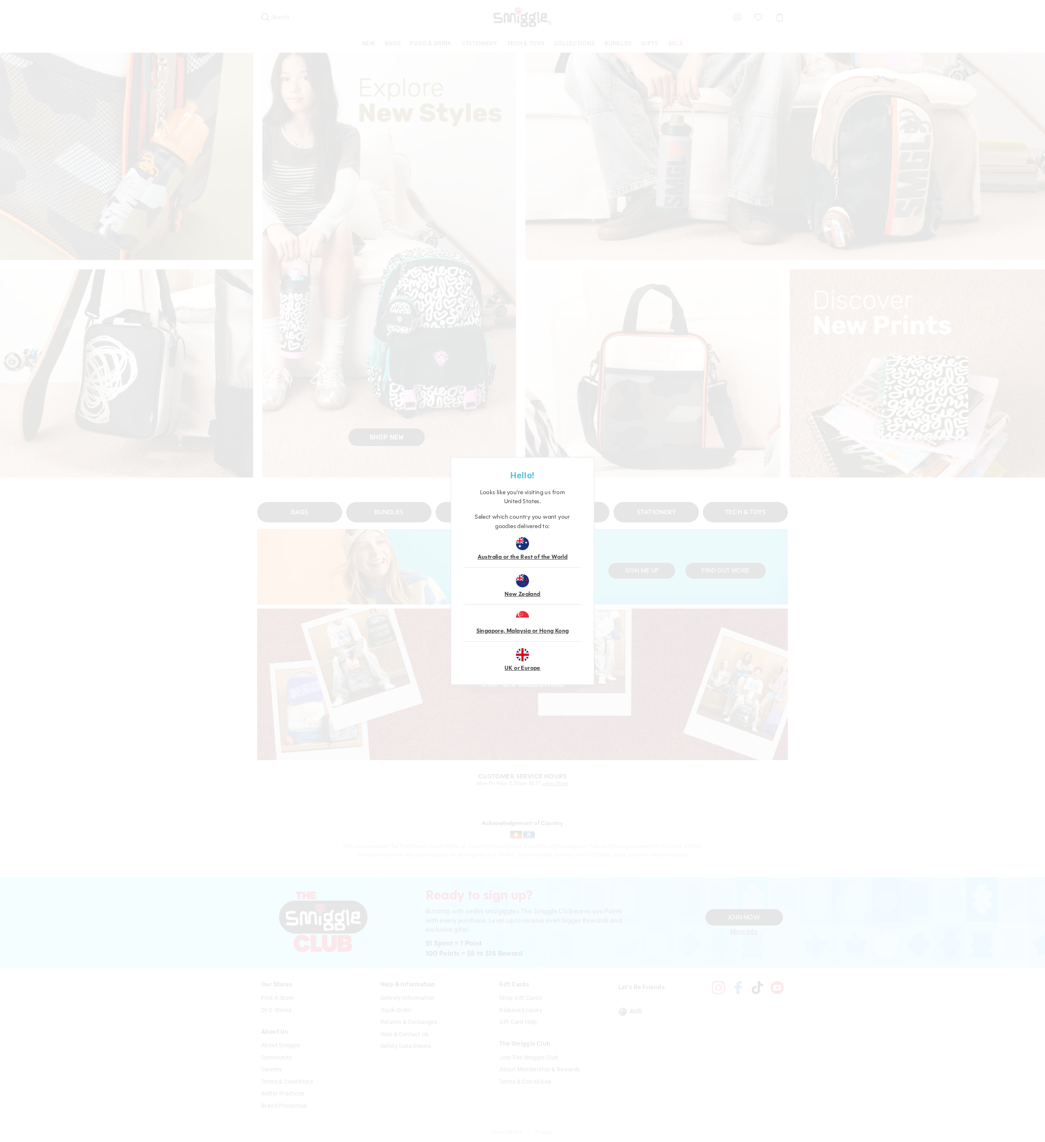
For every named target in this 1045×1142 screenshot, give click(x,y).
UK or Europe (522, 668)
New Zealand (522, 594)
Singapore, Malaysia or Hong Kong (522, 631)
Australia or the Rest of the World (523, 557)
